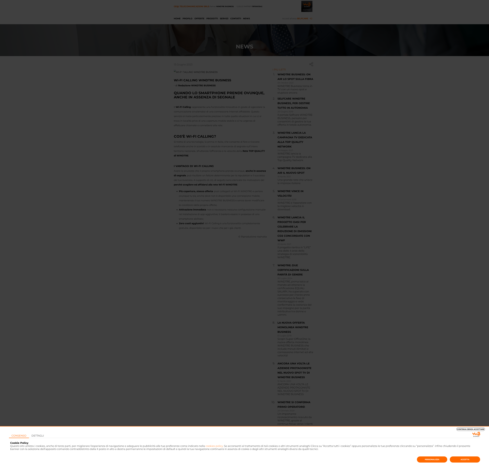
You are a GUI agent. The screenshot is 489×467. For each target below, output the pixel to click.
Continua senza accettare (470, 429)
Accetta (465, 459)
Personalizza (432, 459)
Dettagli (37, 435)
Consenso (18, 435)
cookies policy (214, 445)
